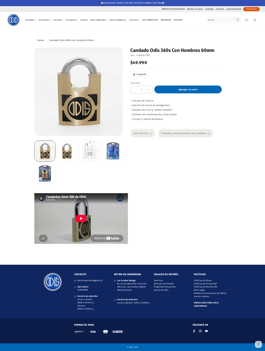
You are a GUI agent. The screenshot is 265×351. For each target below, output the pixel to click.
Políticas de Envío (203, 280)
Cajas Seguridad (97, 20)
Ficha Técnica (140, 133)
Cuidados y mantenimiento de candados (183, 133)
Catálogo (209, 9)
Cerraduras (44, 20)
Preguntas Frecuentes (165, 287)
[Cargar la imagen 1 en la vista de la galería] (44, 151)
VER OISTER (251, 9)
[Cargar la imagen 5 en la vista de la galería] (44, 173)
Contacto (220, 9)
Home (40, 40)
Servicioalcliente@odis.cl (90, 280)
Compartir (141, 74)
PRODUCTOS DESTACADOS (173, 9)
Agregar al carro (188, 89)
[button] (30, 20)
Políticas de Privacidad (205, 284)
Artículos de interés (164, 284)
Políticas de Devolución (205, 287)
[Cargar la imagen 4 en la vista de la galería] (112, 151)
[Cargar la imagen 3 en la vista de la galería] (89, 151)
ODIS (136, 347)
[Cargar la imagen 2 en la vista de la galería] (67, 151)
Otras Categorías (117, 20)
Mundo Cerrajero (195, 9)
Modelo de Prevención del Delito (210, 293)
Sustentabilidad (233, 9)
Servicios (133, 20)
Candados (29, 20)
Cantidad (135, 83)
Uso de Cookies (201, 296)
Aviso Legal (199, 290)
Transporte (71, 20)
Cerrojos (57, 20)
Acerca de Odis (161, 290)
